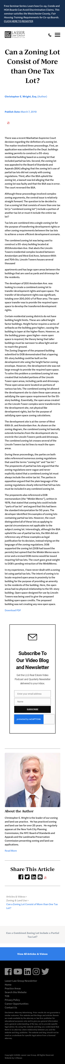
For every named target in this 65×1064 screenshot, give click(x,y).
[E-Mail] (40, 876)
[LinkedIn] (33, 876)
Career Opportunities (16, 1003)
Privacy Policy (12, 1000)
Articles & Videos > (16, 896)
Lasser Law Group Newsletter (21, 980)
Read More (11, 850)
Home (8, 984)
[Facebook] (20, 876)
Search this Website (16, 992)
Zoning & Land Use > (17, 900)
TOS (7, 996)
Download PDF (13, 610)
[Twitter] (27, 876)
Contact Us (11, 1007)
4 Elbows (18, 1057)
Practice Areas (13, 988)
